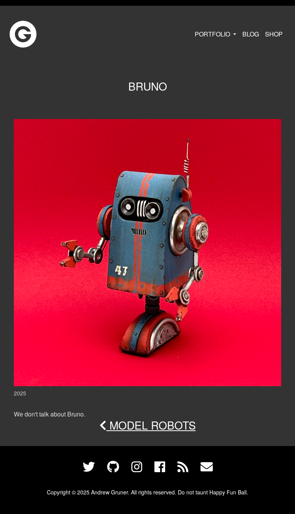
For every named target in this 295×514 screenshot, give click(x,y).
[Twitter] (88, 467)
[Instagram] (136, 467)
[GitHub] (113, 467)
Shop (274, 34)
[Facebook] (159, 467)
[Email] (206, 467)
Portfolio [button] (213, 34)
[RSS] (182, 467)
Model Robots (151, 425)
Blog (250, 34)
